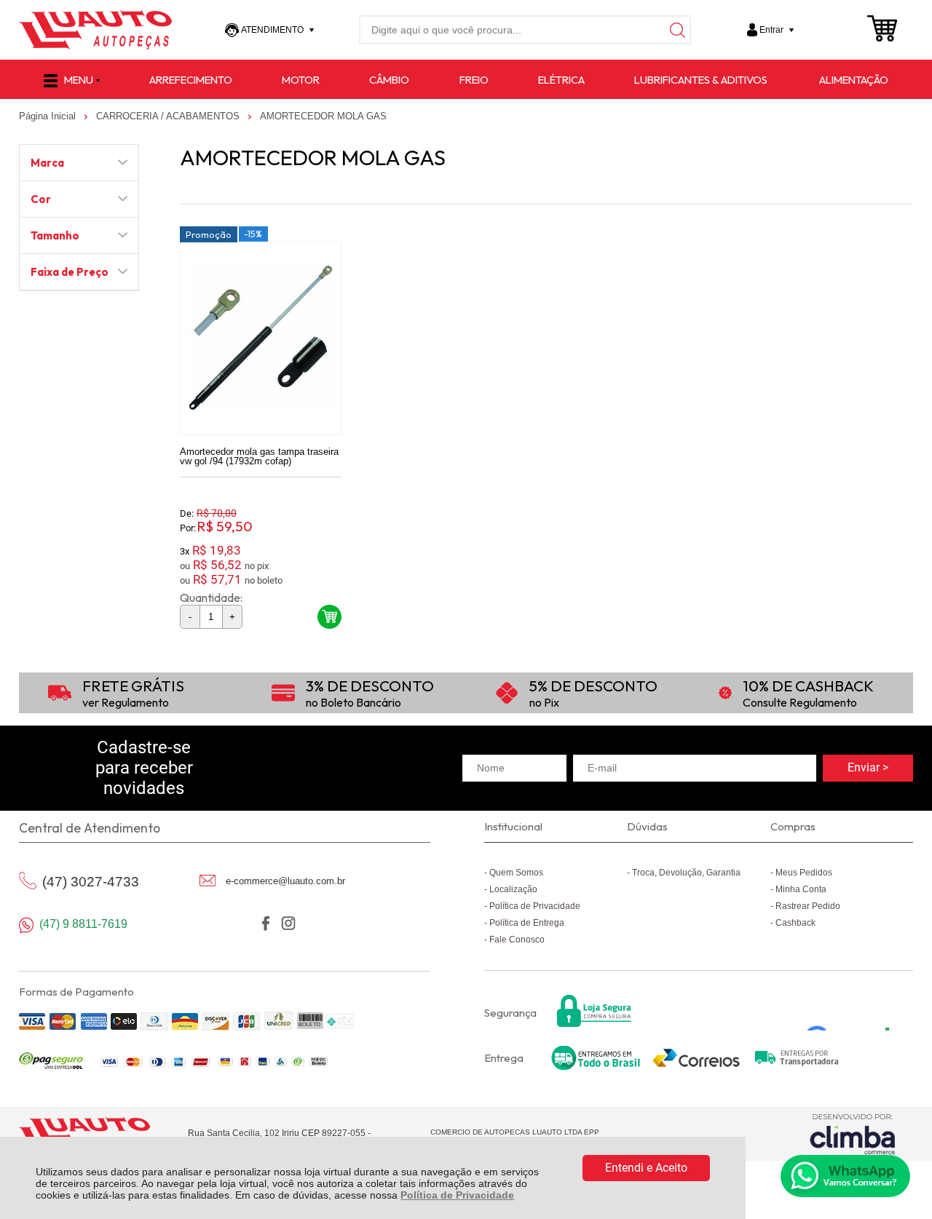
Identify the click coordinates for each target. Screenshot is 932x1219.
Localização (513, 889)
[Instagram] (288, 923)
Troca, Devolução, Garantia (686, 872)
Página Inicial (49, 116)
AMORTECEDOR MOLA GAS (323, 116)
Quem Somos (516, 872)
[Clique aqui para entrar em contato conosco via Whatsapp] (845, 1176)
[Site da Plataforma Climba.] (853, 1133)
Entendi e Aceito (646, 1168)
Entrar (771, 30)
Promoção (209, 234)
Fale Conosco (517, 939)
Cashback (795, 923)
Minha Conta (800, 889)
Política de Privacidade (457, 1195)
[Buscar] (676, 30)
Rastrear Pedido (807, 906)
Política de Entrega (526, 923)
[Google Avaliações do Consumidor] (853, 1011)
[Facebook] (265, 923)
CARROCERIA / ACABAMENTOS (169, 116)
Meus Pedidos (803, 872)
